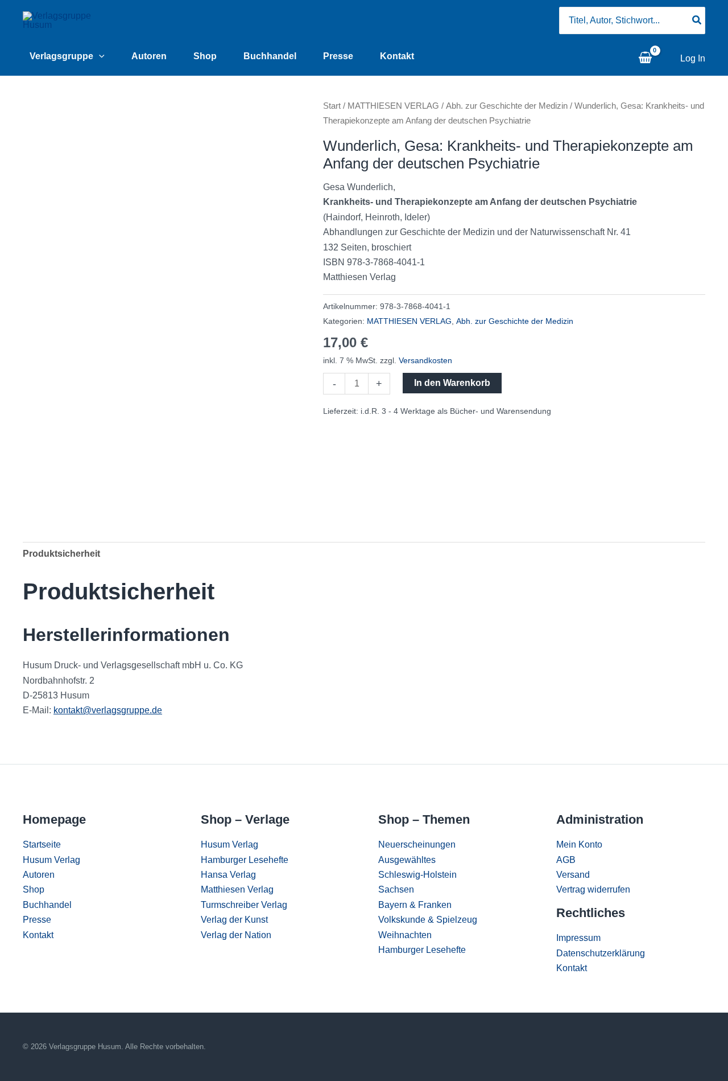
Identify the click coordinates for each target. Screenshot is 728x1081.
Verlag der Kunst (234, 919)
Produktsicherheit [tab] (61, 553)
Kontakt (397, 56)
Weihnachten (405, 935)
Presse (338, 56)
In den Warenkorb (452, 383)
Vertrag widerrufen (593, 889)
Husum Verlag (51, 860)
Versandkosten (425, 360)
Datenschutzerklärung (600, 953)
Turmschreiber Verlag (244, 905)
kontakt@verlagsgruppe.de (107, 710)
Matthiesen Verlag (237, 889)
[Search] (697, 20)
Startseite (42, 844)
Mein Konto (579, 844)
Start (332, 105)
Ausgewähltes (407, 860)
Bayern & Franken (415, 905)
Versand (573, 874)
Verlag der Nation (236, 935)
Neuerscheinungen (417, 844)
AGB (566, 860)
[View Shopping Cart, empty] (645, 58)
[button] (99, 56)
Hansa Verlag (228, 874)
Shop (205, 56)
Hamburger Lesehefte (244, 860)
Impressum (578, 938)
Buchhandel (269, 56)
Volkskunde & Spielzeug (427, 919)
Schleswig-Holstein (417, 874)
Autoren (149, 56)
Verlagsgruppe (61, 56)
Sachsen (396, 889)
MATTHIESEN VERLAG (393, 105)
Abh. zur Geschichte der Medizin (507, 105)
